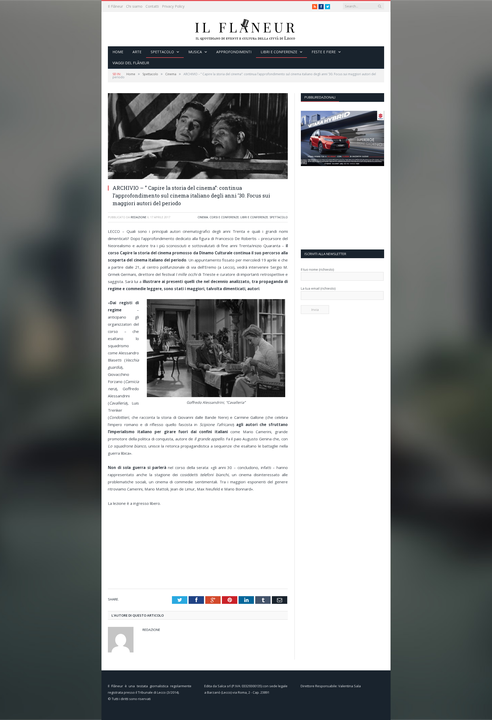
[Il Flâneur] (246, 29)
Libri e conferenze (279, 51)
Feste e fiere (324, 51)
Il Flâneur (115, 6)
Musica (195, 51)
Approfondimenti (233, 51)
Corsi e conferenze (224, 217)
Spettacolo (162, 51)
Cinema (203, 217)
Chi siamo (134, 6)
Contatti (152, 6)
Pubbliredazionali (319, 97)
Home (117, 51)
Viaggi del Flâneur (130, 62)
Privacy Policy (173, 6)
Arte (136, 51)
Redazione (138, 217)
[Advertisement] (200, 548)
